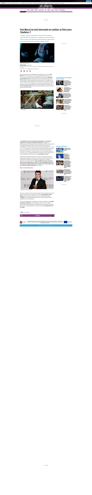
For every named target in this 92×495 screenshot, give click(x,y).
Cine (25, 212)
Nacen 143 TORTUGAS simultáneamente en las (54, 3)
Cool (45, 9)
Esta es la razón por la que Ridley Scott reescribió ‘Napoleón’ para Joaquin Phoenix (37, 39)
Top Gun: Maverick (24, 83)
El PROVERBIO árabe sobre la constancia (26, 3)
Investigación (41, 9)
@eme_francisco (29, 65)
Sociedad (56, 9)
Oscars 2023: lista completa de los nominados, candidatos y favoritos (35, 41)
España (28, 9)
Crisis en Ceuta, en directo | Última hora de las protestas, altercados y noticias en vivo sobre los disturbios (44, 11)
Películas (27, 212)
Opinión (52, 9)
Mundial (48, 9)
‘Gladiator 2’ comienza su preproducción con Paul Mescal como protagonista (36, 35)
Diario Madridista (62, 9)
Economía (32, 9)
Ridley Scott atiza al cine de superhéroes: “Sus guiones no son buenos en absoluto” (37, 37)
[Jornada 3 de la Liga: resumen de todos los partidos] (60, 150)
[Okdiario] (46, 6)
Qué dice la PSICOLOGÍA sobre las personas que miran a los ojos (42, 3)
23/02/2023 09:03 (23, 68)
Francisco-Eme (23, 65)
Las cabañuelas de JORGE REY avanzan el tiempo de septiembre (15, 3)
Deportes (36, 9)
